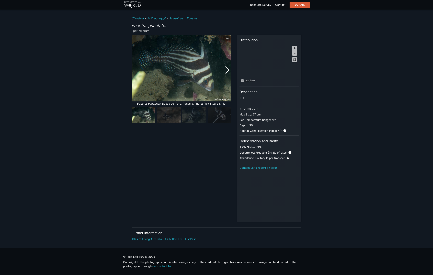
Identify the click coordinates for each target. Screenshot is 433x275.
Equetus (192, 18)
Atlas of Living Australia (147, 239)
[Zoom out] (294, 53)
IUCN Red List (174, 239)
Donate (300, 4)
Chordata (138, 18)
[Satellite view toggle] (294, 59)
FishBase (190, 239)
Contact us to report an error (258, 167)
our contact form (163, 266)
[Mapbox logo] (248, 81)
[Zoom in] (294, 48)
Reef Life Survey (260, 4)
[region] (269, 64)
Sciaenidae (176, 18)
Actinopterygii (156, 18)
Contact (280, 4)
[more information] (285, 131)
